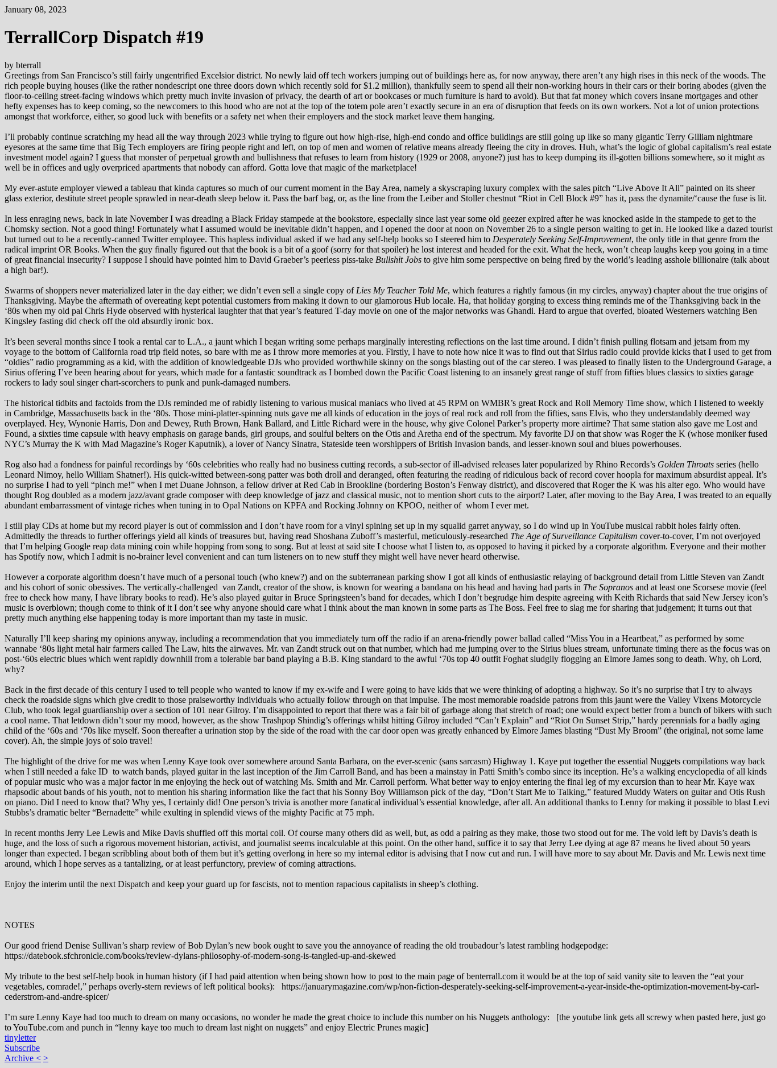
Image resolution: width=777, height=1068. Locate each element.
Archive (20, 1058)
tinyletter (20, 1037)
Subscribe (22, 1048)
